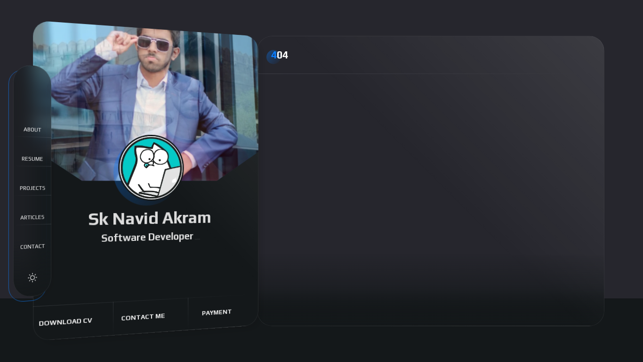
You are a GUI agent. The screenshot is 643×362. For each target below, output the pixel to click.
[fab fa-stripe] (216, 257)
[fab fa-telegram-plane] (188, 258)
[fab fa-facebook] (82, 262)
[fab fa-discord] (129, 260)
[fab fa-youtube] (144, 260)
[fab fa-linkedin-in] (173, 258)
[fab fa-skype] (202, 258)
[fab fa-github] (159, 259)
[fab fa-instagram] (98, 261)
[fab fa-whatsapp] (113, 261)
